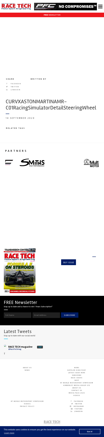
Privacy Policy (27, 406)
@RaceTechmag (14, 349)
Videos (76, 395)
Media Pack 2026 (77, 393)
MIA (39, 210)
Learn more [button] (9, 433)
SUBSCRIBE (69, 315)
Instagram (78, 406)
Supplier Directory (76, 370)
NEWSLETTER (52, 15)
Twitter (14, 87)
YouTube (78, 409)
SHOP (76, 380)
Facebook (15, 84)
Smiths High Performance (11, 212)
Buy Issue (68, 262)
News (27, 370)
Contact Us (76, 390)
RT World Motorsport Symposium (76, 383)
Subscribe (87, 262)
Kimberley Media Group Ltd (76, 385)
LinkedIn (15, 90)
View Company (10, 235)
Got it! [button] (89, 432)
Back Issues (76, 378)
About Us (27, 368)
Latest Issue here (76, 373)
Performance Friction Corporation (81, 213)
